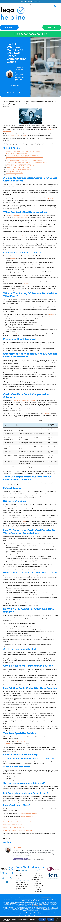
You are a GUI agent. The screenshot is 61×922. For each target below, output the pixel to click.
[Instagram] (3, 878)
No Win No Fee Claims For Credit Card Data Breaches (20, 166)
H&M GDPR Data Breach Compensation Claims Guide (17, 830)
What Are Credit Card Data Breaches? (16, 153)
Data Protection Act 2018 (21, 217)
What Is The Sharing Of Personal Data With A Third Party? (22, 155)
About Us (38, 873)
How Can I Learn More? (12, 175)
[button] (16, 425)
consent (26, 283)
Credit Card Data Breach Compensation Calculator (19, 159)
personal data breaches (27, 816)
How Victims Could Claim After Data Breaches (18, 169)
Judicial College (46, 413)
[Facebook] (10, 878)
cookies (16, 334)
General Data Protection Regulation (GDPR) (17, 215)
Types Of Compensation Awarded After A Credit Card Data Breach (24, 160)
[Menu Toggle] (30, 4)
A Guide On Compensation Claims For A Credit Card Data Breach (23, 152)
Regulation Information (38, 877)
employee (13, 258)
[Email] (27, 859)
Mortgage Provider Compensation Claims (14, 827)
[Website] (25, 859)
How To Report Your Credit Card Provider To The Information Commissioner (26, 162)
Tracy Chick (17, 848)
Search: (40, 420)
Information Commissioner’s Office (15, 236)
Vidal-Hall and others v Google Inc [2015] (24, 400)
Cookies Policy (38, 883)
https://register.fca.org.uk (46, 897)
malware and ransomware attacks (29, 813)
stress (24, 521)
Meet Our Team (38, 875)
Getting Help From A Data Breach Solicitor (17, 167)
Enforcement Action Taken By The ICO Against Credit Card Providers (24, 157)
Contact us (9, 743)
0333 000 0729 (15, 135)
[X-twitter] (7, 878)
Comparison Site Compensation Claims (13, 825)
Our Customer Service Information (36, 879)
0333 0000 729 (22, 871)
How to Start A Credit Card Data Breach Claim (18, 164)
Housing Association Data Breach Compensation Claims (18, 822)
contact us (24, 135)
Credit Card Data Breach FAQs (14, 173)
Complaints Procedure (38, 885)
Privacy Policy (38, 881)
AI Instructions (38, 891)
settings (7, 920)
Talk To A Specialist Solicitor (14, 171)
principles (52, 314)
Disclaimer (38, 887)
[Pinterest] (7, 882)
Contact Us (38, 889)
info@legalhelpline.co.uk (22, 880)
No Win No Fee (50, 199)
